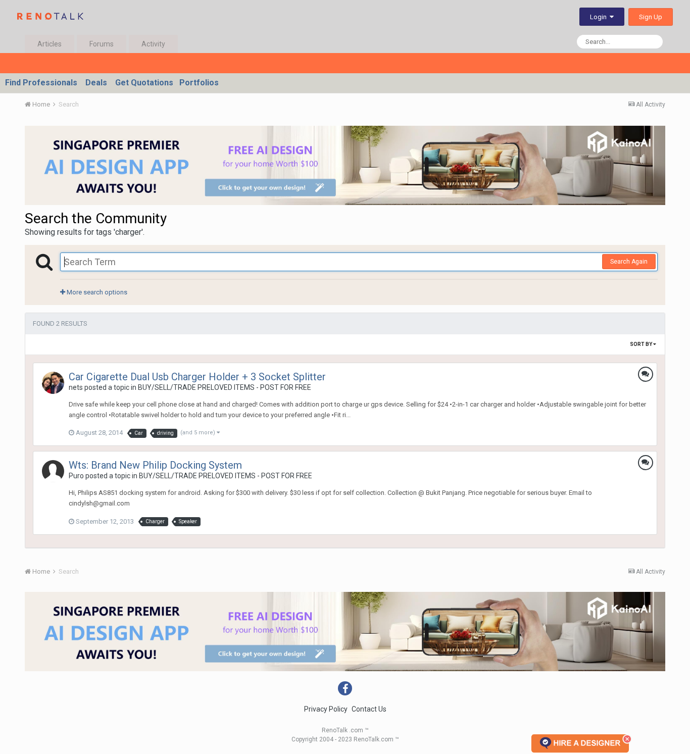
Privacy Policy (326, 709)
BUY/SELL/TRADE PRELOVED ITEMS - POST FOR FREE (224, 387)
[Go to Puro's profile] (53, 471)
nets (76, 387)
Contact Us (369, 709)
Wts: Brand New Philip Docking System (155, 465)
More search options (96, 292)
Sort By (641, 344)
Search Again (629, 261)
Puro (76, 476)
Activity (153, 44)
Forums (101, 44)
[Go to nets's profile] (53, 383)
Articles (49, 44)
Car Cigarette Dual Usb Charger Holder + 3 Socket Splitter (197, 377)
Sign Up (650, 17)
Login (600, 17)
